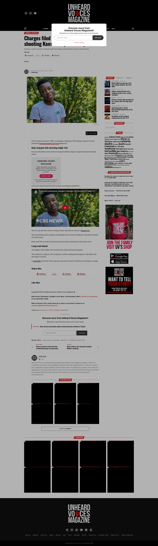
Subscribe (98, 37)
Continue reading (79, 42)
